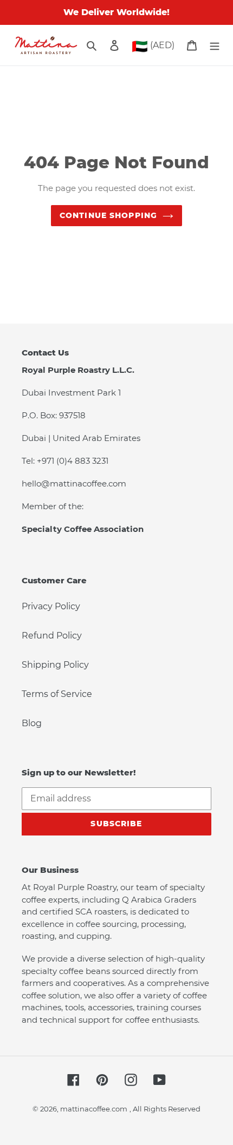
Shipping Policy (55, 665)
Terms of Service (57, 694)
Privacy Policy (51, 606)
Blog (32, 723)
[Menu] (214, 45)
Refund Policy (52, 635)
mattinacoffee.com (93, 1108)
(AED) (153, 46)
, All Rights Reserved (165, 1108)
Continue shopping (108, 215)
